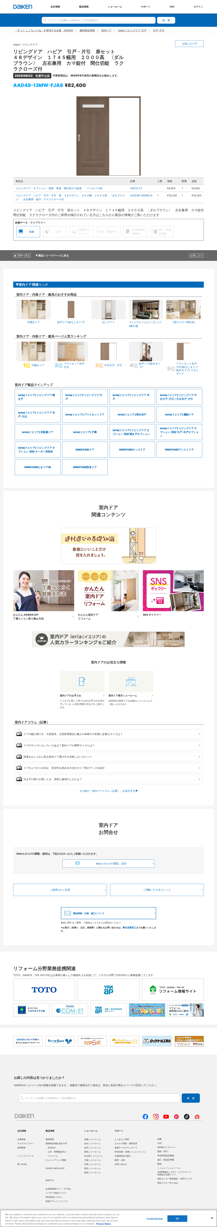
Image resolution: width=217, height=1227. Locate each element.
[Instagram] (156, 1118)
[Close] (211, 1218)
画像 (159, 1139)
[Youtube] (166, 1118)
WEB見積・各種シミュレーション (130, 1151)
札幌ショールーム (92, 1139)
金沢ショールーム (92, 1147)
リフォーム (53, 1156)
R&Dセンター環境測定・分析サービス (174, 1178)
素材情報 (50, 1139)
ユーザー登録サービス (56, 1193)
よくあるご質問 (122, 1139)
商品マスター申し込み (167, 1183)
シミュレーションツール (168, 1168)
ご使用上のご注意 (60, 889)
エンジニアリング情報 (56, 1160)
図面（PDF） (163, 1151)
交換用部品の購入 (123, 1156)
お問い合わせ (121, 1164)
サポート (119, 1130)
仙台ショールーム (92, 1143)
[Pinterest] (176, 1118)
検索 (166, 20)
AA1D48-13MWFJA (141, 195)
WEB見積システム (54, 1197)
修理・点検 (120, 1160)
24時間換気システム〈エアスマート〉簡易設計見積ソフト (175, 1173)
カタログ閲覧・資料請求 (126, 1143)
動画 (159, 1164)
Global (23, 1164)
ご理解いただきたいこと (157, 889)
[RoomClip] (197, 1118)
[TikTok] (187, 1118)
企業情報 (21, 1139)
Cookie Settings (155, 1218)
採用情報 (21, 1147)
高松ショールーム (92, 1168)
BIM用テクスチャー (166, 1147)
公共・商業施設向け (57, 1151)
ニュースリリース (25, 1156)
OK (177, 1218)
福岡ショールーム (92, 1172)
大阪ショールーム (92, 1160)
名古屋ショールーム (93, 1156)
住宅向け (52, 1147)
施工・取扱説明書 (165, 1159)
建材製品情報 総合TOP (56, 1143)
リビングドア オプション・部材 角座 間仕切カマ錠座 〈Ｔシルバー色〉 (60, 188)
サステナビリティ (25, 1143)
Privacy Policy (103, 1223)
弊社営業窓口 (129, 927)
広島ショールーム (92, 1164)
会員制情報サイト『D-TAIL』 (59, 1188)
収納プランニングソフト (57, 1201)
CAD (159, 1143)
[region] (108, 1218)
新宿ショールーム (92, 1151)
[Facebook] (145, 1118)
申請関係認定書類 (165, 1155)
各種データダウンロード (126, 1147)
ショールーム (91, 1130)
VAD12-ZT (136, 188)
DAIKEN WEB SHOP (55, 1168)
